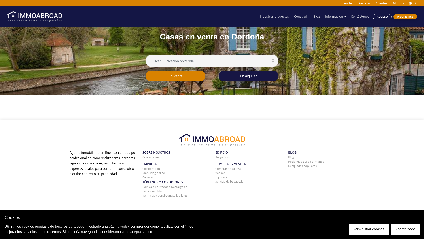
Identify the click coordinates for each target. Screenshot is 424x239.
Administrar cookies (368, 229)
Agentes (382, 3)
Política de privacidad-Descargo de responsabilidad (164, 189)
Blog (316, 16)
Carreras (147, 177)
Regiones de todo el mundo (306, 162)
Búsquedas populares (302, 166)
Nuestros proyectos (274, 16)
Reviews (364, 3)
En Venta (175, 76)
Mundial (399, 3)
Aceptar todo (405, 229)
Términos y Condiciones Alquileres (164, 195)
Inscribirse (405, 16)
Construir (301, 16)
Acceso (382, 16)
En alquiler (248, 76)
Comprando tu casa (228, 169)
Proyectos (222, 157)
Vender (348, 3)
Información (334, 16)
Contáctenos (360, 16)
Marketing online (153, 173)
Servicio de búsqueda (229, 181)
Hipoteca (221, 177)
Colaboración (151, 169)
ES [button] (414, 3)
